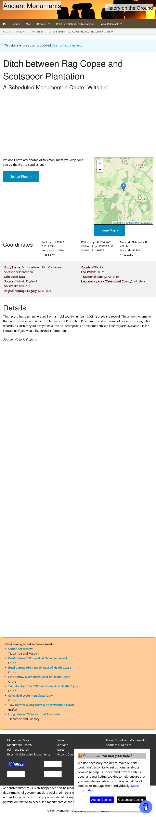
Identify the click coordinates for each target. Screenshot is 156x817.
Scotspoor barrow (20, 649)
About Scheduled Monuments (126, 740)
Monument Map (18, 740)
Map (28, 24)
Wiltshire (37, 31)
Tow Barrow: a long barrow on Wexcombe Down (41, 705)
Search (16, 24)
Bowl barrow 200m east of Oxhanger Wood (37, 658)
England (20, 31)
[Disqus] (78, 466)
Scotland (62, 745)
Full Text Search (18, 749)
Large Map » (110, 230)
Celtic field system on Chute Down (31, 695)
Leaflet (116, 222)
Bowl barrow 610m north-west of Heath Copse (39, 667)
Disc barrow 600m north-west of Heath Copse (39, 677)
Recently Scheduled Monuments (28, 754)
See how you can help (66, 45)
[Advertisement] (78, 125)
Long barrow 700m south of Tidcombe (34, 714)
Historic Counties (67, 754)
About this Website (118, 745)
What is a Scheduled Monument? (75, 24)
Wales (60, 749)
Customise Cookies (131, 799)
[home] (4, 24)
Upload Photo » (21, 176)
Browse (41, 24)
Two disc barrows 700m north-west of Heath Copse (43, 686)
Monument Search (19, 745)
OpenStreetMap (131, 222)
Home (6, 31)
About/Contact (109, 24)
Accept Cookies (101, 799)
